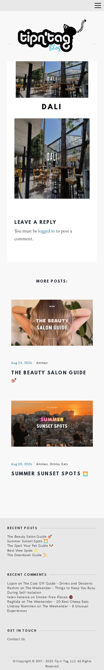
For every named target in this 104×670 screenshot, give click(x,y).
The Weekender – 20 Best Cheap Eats (58, 601)
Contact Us (16, 639)
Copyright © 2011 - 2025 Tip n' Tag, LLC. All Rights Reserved (53, 663)
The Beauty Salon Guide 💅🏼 (29, 536)
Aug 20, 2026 (21, 464)
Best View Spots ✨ (22, 550)
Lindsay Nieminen (21, 606)
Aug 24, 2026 (21, 362)
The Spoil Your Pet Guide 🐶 (30, 545)
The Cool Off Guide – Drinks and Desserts (58, 583)
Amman (42, 362)
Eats (64, 464)
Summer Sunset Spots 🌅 (50, 474)
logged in (46, 231)
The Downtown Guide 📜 (27, 554)
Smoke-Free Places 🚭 (54, 596)
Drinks (55, 464)
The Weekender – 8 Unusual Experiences (47, 608)
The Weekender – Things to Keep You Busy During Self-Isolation (51, 589)
